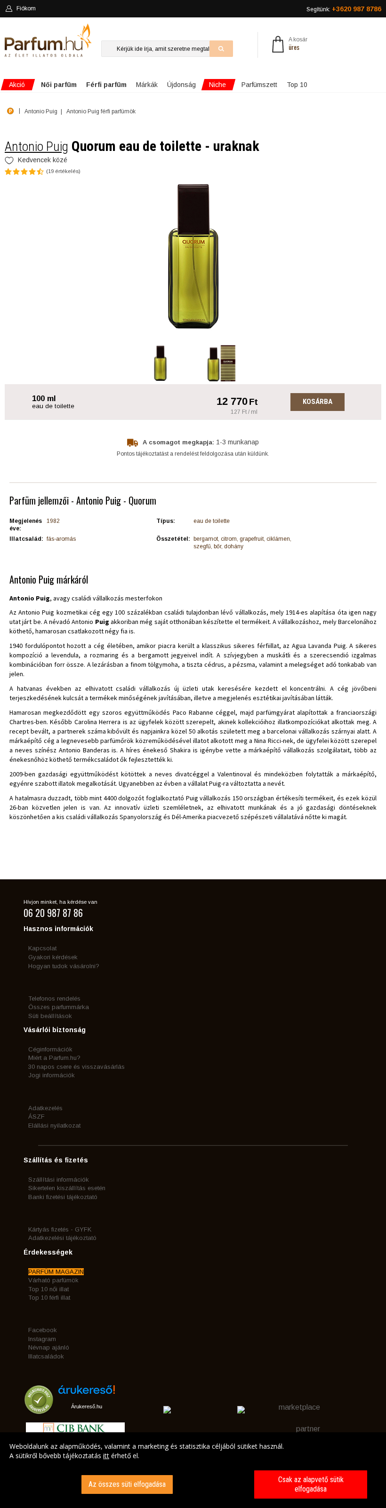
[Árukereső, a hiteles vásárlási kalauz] (39, 1409)
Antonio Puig (36, 146)
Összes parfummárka (58, 1007)
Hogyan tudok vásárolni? (63, 966)
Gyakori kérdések (53, 957)
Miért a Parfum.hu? (54, 1057)
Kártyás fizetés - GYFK (59, 1229)
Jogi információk (51, 1075)
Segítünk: (343, 9)
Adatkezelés (45, 1108)
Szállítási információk (58, 1179)
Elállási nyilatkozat (54, 1125)
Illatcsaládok (46, 1356)
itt (106, 1455)
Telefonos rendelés (54, 998)
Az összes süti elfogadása (127, 1484)
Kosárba (317, 401)
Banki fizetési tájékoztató (62, 1196)
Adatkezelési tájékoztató (62, 1237)
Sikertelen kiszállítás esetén (66, 1188)
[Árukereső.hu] (86, 1393)
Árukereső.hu (86, 1406)
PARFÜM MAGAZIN (56, 1271)
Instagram (42, 1338)
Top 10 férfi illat (49, 1297)
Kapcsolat (42, 948)
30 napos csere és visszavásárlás (76, 1066)
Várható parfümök (53, 1280)
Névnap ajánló (48, 1347)
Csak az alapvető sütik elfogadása (311, 1484)
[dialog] (193, 1470)
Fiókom (26, 8)
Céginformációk (50, 1049)
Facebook (42, 1330)
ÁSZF (36, 1116)
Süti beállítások (50, 1015)
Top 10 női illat (48, 1289)
